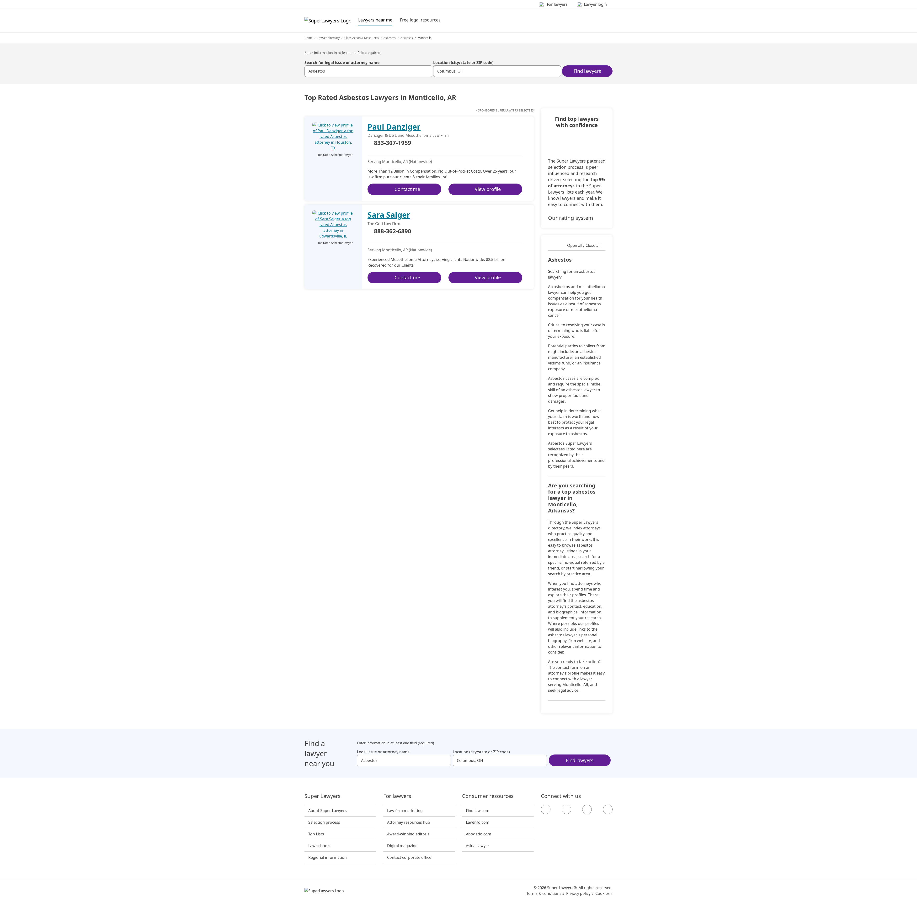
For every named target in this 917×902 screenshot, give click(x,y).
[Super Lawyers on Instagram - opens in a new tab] (566, 809)
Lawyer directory (328, 38)
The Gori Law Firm (384, 224)
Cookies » (604, 893)
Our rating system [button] (570, 218)
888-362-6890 (392, 231)
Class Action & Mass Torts (361, 38)
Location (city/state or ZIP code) (463, 62)
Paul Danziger (394, 126)
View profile (488, 189)
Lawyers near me (375, 20)
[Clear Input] (426, 71)
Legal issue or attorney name (383, 751)
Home (308, 38)
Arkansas (406, 38)
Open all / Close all (583, 245)
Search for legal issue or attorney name (341, 62)
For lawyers (397, 796)
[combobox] (368, 71)
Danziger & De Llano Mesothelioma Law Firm (408, 135)
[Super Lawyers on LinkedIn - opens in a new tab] (608, 809)
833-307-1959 (392, 143)
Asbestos (390, 38)
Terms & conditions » (545, 893)
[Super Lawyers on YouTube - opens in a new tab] (587, 809)
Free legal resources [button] (420, 20)
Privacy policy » (579, 893)
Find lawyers (587, 71)
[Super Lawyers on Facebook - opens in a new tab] (545, 809)
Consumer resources (488, 796)
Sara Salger (389, 215)
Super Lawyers (322, 796)
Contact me (407, 189)
